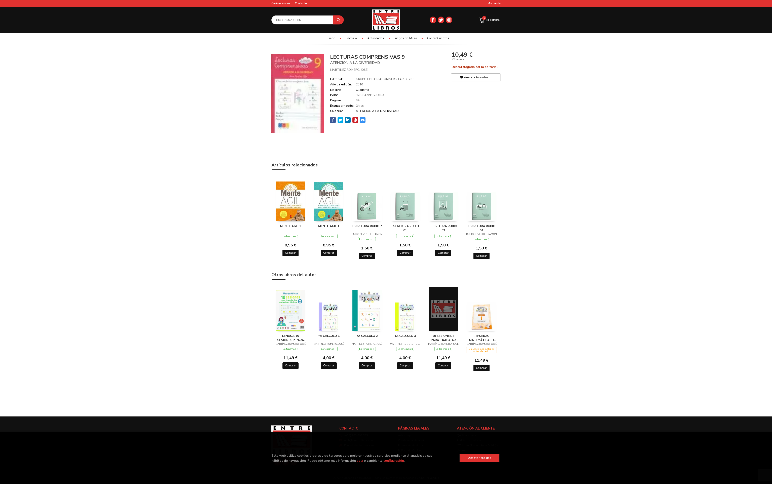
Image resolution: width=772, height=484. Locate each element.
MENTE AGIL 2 (290, 226)
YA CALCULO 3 (405, 336)
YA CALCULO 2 (367, 336)
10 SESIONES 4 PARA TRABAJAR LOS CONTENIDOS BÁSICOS (443, 338)
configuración (393, 460)
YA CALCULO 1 (329, 336)
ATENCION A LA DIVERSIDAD (377, 111)
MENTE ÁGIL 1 (328, 226)
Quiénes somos (280, 3)
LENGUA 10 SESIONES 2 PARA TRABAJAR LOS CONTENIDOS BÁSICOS (290, 338)
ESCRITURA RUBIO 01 (405, 228)
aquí (360, 460)
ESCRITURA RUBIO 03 (443, 228)
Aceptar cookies (479, 458)
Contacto (301, 3)
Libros (350, 38)
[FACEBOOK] (433, 20)
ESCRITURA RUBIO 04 (481, 228)
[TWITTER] (441, 20)
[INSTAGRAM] (449, 20)
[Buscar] (338, 20)
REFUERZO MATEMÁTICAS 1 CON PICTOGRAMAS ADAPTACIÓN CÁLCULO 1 (482, 338)
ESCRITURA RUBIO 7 (367, 226)
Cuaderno (362, 90)
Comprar (290, 253)
